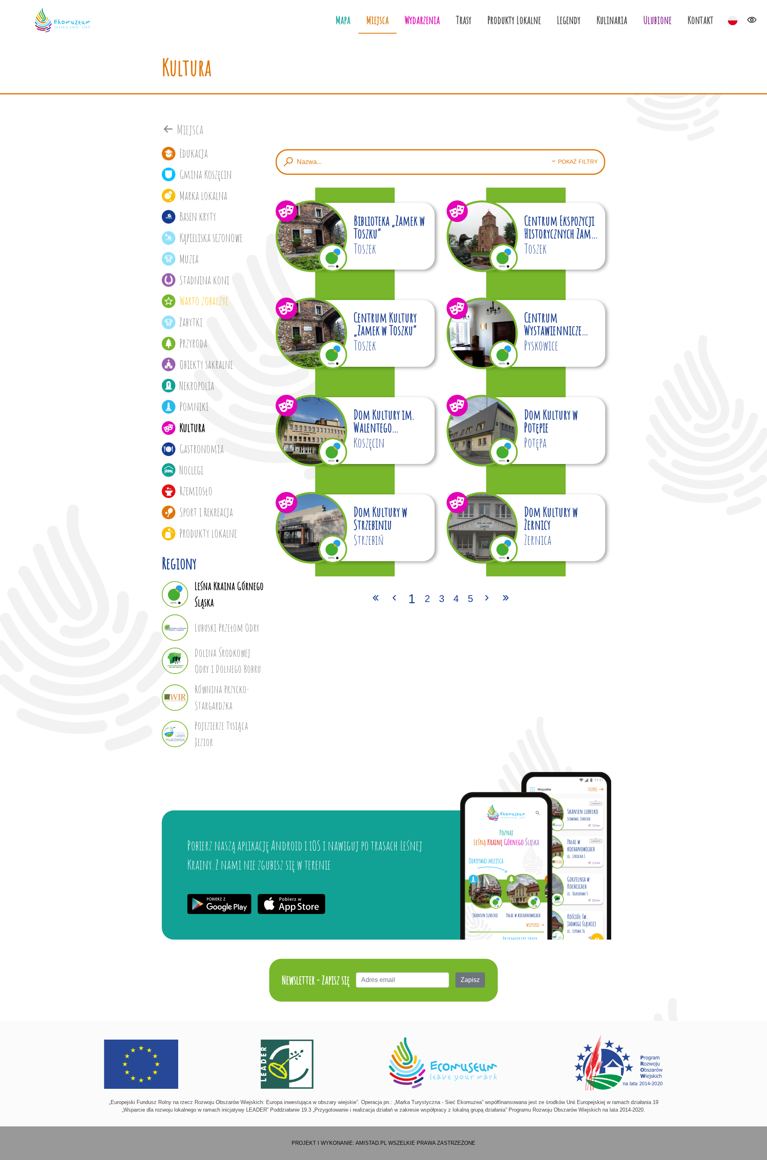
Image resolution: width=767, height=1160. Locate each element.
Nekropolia (196, 385)
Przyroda (193, 343)
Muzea (189, 259)
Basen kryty (197, 216)
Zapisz (470, 979)
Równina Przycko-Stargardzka (222, 697)
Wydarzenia (422, 20)
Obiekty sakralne (206, 364)
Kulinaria (611, 20)
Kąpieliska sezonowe (210, 237)
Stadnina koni (204, 280)
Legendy (568, 20)
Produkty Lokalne (514, 20)
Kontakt (700, 20)
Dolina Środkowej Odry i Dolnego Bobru (228, 661)
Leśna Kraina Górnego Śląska (229, 594)
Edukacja (193, 153)
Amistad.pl (371, 1143)
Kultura (192, 427)
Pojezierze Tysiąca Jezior (221, 733)
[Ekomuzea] (62, 20)
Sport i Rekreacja (206, 512)
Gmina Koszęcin (205, 174)
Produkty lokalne (208, 533)
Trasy (463, 20)
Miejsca (377, 20)
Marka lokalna (203, 195)
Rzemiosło (196, 491)
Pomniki (194, 406)
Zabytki (191, 322)
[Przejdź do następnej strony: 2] (487, 598)
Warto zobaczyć (204, 301)
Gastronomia (201, 449)
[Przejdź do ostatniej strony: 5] (505, 598)
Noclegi (191, 470)
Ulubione (657, 20)
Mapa (343, 20)
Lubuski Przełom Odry (227, 627)
